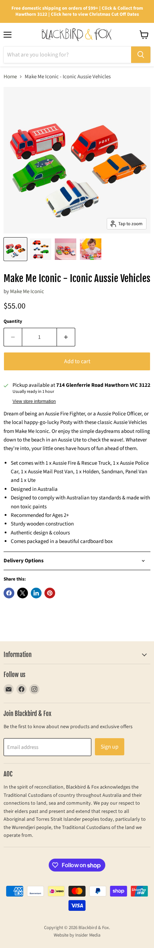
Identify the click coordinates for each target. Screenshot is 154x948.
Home (10, 77)
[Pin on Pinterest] (49, 593)
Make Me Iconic (27, 291)
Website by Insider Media (77, 935)
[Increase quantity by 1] (66, 337)
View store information (34, 401)
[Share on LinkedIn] (36, 593)
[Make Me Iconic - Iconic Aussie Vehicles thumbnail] (15, 249)
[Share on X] (22, 593)
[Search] (140, 54)
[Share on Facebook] (9, 593)
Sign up (110, 747)
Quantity (13, 321)
